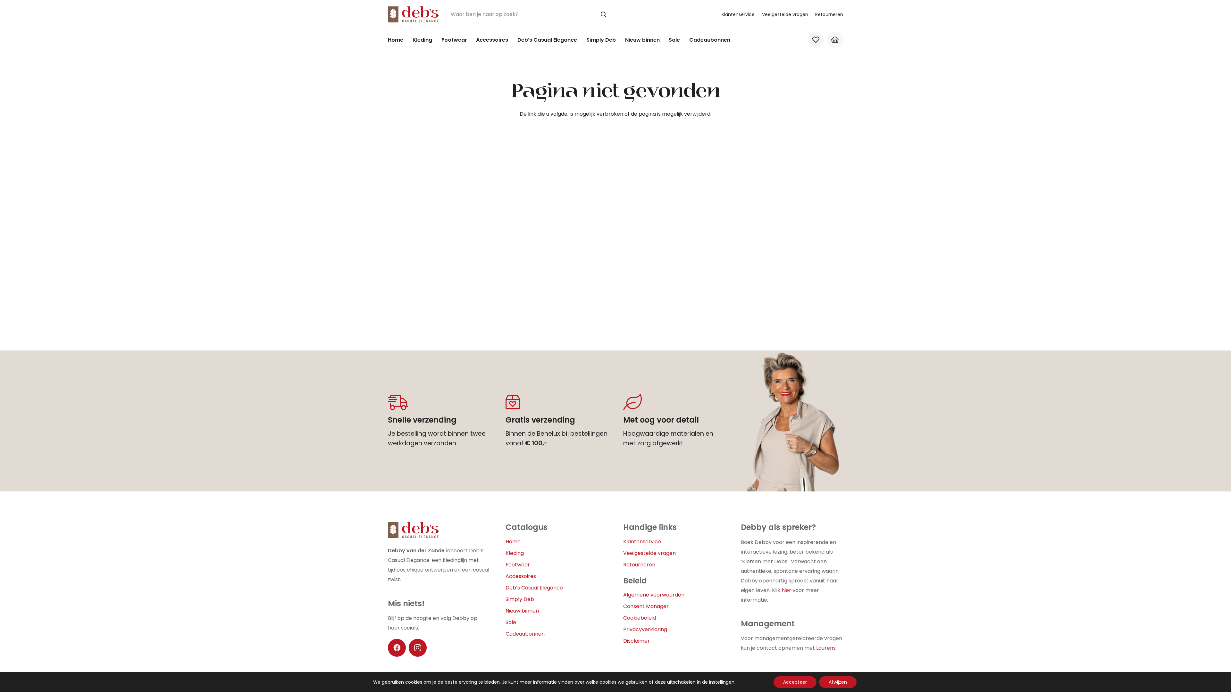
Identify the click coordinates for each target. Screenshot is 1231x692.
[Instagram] (418, 648)
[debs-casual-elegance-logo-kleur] (413, 14)
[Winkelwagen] (835, 40)
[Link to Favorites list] (816, 40)
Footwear (518, 564)
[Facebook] (397, 648)
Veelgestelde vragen (785, 14)
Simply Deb (520, 599)
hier (786, 590)
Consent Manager (646, 606)
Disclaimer (636, 641)
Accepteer (795, 682)
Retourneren (829, 14)
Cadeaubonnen (525, 634)
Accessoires (521, 576)
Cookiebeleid (639, 618)
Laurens (826, 648)
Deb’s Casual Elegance (534, 587)
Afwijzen (838, 682)
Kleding (515, 553)
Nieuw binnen (522, 610)
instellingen (721, 682)
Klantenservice (738, 14)
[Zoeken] (603, 14)
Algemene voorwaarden (653, 594)
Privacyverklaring (645, 629)
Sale (511, 622)
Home (513, 541)
